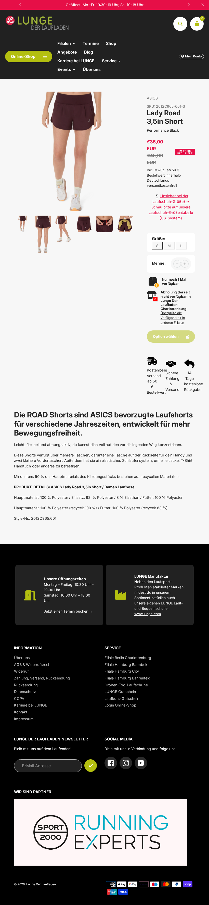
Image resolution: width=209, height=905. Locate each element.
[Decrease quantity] (177, 264)
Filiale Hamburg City (121, 671)
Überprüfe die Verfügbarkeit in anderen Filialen (173, 318)
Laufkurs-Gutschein (121, 698)
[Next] (188, 4)
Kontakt (20, 712)
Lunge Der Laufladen (41, 884)
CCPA (19, 698)
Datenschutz (25, 691)
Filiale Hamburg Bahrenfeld (127, 678)
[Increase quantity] (185, 264)
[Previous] (20, 4)
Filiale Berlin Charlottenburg (127, 657)
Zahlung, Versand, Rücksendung (42, 678)
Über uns (22, 657)
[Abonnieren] (90, 765)
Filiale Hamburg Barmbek (125, 664)
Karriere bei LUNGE (30, 705)
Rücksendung (26, 685)
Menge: (159, 263)
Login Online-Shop (120, 705)
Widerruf (21, 671)
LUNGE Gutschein (120, 691)
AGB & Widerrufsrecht (33, 664)
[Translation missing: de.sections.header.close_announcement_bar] (202, 4)
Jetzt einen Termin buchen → (68, 611)
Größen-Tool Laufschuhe (126, 685)
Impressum (24, 719)
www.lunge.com (147, 614)
